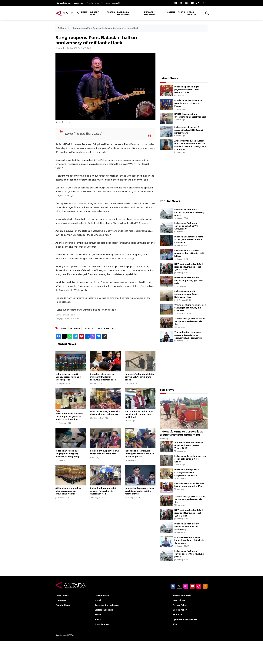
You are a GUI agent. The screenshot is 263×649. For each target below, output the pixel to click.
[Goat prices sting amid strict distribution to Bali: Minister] (105, 398)
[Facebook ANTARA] (175, 3)
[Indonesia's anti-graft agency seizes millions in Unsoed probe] (70, 361)
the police (89, 328)
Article (171, 12)
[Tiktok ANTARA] (197, 3)
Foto (57, 411)
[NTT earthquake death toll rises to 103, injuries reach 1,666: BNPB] (166, 268)
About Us (177, 614)
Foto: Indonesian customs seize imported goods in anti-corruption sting (69, 416)
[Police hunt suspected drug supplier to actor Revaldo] (105, 437)
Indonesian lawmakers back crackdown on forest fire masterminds (139, 491)
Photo (181, 12)
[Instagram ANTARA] (186, 3)
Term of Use (179, 600)
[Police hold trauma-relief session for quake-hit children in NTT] (105, 475)
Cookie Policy (180, 610)
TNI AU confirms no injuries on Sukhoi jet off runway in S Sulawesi (190, 308)
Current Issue (94, 13)
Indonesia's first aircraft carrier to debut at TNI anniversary (186, 226)
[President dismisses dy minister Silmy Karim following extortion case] (105, 361)
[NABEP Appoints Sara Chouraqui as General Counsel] (166, 118)
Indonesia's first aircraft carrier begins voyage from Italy (188, 280)
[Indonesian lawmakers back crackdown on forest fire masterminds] (140, 475)
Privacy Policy (180, 605)
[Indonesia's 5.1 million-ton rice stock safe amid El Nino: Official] (166, 460)
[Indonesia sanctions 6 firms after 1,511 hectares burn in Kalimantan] (166, 240)
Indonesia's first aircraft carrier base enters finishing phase (189, 212)
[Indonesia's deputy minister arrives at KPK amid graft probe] (140, 361)
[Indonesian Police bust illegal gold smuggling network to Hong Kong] (70, 437)
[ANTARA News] (67, 13)
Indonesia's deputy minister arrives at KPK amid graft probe (139, 377)
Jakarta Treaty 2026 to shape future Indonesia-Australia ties (189, 321)
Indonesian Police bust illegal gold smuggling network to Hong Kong (67, 454)
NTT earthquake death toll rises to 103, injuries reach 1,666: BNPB (188, 267)
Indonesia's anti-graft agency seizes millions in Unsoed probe (68, 377)
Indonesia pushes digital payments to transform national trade (187, 90)
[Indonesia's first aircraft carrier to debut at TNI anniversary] (166, 227)
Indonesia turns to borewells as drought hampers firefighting (181, 433)
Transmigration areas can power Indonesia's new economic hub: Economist (188, 335)
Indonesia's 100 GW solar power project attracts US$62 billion (190, 253)
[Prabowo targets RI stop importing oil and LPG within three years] (166, 541)
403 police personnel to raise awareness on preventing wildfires (68, 491)
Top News (105, 3)
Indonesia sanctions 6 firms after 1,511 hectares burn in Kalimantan (188, 240)
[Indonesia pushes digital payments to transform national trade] (166, 90)
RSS (175, 624)
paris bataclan (106, 328)
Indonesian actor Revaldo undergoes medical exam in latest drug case (139, 454)
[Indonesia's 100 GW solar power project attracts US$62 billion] (166, 254)
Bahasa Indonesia (64, 3)
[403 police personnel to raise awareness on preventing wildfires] (70, 475)
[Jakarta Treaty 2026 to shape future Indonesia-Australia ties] (166, 322)
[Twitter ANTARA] (181, 3)
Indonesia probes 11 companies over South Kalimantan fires (186, 294)
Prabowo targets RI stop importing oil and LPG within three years (189, 540)
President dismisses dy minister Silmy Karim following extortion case (103, 377)
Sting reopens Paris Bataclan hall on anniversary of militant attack (105, 28)
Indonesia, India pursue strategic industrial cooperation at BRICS (186, 472)
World (111, 12)
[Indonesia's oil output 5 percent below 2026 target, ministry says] (166, 131)
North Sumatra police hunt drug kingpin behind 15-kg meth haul (139, 414)
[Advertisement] (184, 54)
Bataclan (75, 328)
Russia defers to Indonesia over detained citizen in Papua (188, 103)
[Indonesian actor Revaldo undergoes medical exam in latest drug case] (140, 437)
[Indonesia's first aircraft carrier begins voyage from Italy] (166, 281)
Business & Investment (123, 13)
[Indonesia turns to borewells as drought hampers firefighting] (184, 412)
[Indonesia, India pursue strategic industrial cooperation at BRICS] (166, 473)
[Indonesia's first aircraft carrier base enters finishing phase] (166, 213)
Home (84, 12)
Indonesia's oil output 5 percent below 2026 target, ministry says (188, 130)
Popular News (93, 3)
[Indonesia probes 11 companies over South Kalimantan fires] (166, 295)
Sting (64, 328)
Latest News (79, 3)
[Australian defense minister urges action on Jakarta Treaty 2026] (166, 446)
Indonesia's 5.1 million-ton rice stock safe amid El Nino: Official (190, 459)
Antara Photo (117, 3)
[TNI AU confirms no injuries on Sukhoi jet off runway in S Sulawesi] (166, 309)
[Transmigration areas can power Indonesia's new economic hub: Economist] (166, 336)
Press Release (191, 13)
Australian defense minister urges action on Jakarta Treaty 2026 (189, 445)
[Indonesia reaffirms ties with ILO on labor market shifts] (166, 487)
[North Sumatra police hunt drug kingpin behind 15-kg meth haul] (140, 398)
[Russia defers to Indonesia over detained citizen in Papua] (166, 104)
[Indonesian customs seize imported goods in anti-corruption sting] (70, 398)
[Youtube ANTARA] (192, 3)
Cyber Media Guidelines (185, 619)
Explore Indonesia (149, 13)
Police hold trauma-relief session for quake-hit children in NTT (103, 491)
